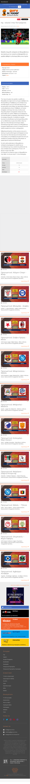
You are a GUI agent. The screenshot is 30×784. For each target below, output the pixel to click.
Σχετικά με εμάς (15, 769)
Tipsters (5, 657)
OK (19, 6)
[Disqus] (15, 194)
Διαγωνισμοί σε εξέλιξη (8, 678)
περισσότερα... (24, 281)
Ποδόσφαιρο (6, 707)
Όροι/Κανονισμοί (7, 685)
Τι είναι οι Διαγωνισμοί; (8, 676)
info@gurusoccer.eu (9, 729)
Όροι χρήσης (15, 770)
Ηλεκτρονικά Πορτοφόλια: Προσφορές (12, 669)
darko (18, 26)
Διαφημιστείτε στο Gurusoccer (12, 734)
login (7, 775)
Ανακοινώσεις (6, 700)
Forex (4, 712)
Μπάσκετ (5, 709)
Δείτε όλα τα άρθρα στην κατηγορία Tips (20, 585)
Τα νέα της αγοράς (7, 697)
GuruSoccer (4, 2)
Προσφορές (5, 664)
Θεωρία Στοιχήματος (7, 659)
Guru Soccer (15, 768)
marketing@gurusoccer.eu (11, 732)
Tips (28, 269)
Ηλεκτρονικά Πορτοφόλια (9, 666)
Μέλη (4, 688)
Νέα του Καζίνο (6, 702)
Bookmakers (6, 661)
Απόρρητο (15, 771)
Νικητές (5, 690)
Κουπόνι (5, 681)
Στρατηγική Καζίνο (7, 705)
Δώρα (4, 683)
